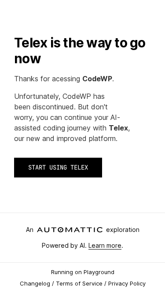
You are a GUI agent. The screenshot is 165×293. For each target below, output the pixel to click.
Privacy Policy (127, 283)
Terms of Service (79, 283)
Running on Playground (82, 271)
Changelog (35, 283)
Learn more (104, 245)
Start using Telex (58, 167)
